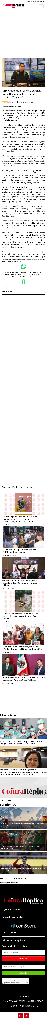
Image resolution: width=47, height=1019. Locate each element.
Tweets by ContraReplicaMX (10, 883)
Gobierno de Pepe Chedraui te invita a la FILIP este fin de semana (22, 551)
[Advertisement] (23, 34)
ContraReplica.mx (34, 1002)
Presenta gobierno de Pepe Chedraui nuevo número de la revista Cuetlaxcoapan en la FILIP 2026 (20, 519)
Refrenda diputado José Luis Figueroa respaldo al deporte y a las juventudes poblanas (19, 583)
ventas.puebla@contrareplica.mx (23, 1007)
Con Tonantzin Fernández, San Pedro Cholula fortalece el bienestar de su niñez (22, 648)
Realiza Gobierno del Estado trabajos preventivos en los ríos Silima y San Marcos (20, 616)
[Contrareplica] (14, 6)
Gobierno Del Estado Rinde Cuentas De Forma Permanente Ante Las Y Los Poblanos (23, 678)
